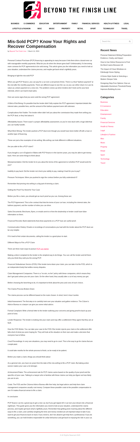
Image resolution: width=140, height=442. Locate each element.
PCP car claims (42, 249)
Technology (108, 29)
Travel (124, 29)
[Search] (129, 41)
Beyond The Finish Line (18, 51)
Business (15, 24)
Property (66, 29)
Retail (80, 29)
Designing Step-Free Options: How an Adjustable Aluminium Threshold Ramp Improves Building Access (116, 86)
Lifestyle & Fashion (21, 29)
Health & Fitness (111, 24)
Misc (40, 29)
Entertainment (60, 24)
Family (75, 24)
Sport (93, 29)
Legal (126, 24)
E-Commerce (29, 24)
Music (51, 29)
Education (44, 24)
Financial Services (90, 24)
